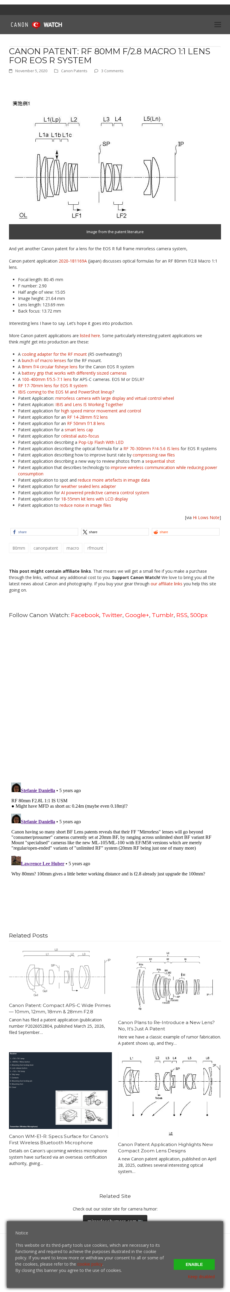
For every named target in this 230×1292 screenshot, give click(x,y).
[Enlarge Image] (97, 159)
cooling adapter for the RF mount (54, 354)
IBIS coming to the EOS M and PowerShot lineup (65, 392)
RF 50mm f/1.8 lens (86, 423)
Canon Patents (74, 70)
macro (72, 548)
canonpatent (46, 548)
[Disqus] (115, 700)
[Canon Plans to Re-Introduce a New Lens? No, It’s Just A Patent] (169, 981)
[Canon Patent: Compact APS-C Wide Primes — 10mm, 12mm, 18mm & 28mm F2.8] (60, 972)
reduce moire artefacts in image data (114, 480)
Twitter (112, 615)
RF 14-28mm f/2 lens (87, 417)
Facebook (85, 615)
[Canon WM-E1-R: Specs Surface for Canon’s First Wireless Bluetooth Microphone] (60, 1090)
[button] (217, 24)
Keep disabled (201, 1276)
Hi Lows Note (206, 517)
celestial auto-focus (80, 436)
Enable (194, 1264)
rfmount (95, 548)
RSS (181, 615)
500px (199, 615)
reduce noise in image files (85, 505)
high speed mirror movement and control (101, 411)
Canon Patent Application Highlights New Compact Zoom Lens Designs (165, 1148)
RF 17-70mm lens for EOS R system (52, 385)
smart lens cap (79, 429)
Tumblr (163, 615)
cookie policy (89, 1264)
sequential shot (160, 461)
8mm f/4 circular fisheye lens (50, 367)
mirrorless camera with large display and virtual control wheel (114, 398)
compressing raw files (154, 455)
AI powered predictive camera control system (105, 492)
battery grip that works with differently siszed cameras (74, 373)
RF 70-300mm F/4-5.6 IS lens (151, 448)
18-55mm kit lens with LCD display (94, 499)
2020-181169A (73, 261)
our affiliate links (166, 584)
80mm (19, 548)
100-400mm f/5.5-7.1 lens (47, 379)
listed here (90, 335)
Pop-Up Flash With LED (101, 442)
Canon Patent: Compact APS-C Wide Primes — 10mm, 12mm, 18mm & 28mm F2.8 (60, 1008)
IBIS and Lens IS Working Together (89, 404)
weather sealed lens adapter (88, 486)
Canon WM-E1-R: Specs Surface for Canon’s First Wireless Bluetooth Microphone (58, 1139)
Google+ (137, 615)
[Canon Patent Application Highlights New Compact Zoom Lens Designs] (169, 1094)
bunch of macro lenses (44, 360)
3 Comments (112, 70)
